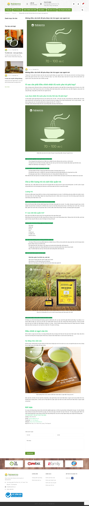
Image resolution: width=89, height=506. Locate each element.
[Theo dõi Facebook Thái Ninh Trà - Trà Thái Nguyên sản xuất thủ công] (72, 478)
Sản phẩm (41, 9)
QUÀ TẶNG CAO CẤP (30, 9)
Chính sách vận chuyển (51, 482)
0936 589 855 (33, 4)
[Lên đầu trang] (86, 497)
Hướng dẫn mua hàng (37, 477)
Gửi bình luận (30, 453)
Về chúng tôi (17, 9)
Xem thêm (7, 86)
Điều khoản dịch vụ (36, 480)
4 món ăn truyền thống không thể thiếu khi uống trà (20, 78)
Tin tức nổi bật (10, 26)
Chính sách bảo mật (50, 477)
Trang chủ (9, 9)
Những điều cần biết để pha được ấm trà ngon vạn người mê (47, 72)
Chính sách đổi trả (50, 485)
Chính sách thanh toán (51, 480)
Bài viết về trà (52, 9)
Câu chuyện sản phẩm (64, 9)
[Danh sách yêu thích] (74, 3)
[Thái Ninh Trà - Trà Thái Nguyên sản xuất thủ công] (11, 474)
